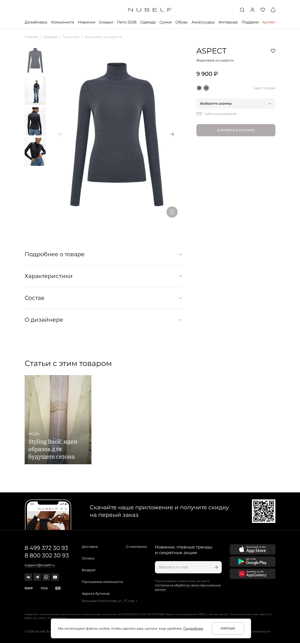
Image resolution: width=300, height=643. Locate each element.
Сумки (165, 22)
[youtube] (55, 577)
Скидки (106, 22)
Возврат (89, 570)
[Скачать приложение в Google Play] (252, 561)
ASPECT (211, 50)
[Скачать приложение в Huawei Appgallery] (252, 574)
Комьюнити (62, 22)
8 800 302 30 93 (47, 555)
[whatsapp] (46, 577)
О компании (136, 546)
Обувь (181, 22)
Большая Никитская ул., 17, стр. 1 (109, 601)
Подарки (250, 22)
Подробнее (193, 628)
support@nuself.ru (40, 565)
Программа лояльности (102, 582)
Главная (31, 37)
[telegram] (37, 577)
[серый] (206, 88)
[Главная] (150, 10)
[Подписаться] (215, 567)
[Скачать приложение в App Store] (252, 549)
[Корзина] (273, 10)
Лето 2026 (127, 22)
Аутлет (268, 22)
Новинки (86, 22)
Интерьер (228, 22)
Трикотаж (70, 37)
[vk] (28, 577)
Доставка (90, 546)
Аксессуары (203, 22)
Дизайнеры (36, 22)
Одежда (148, 22)
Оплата (88, 558)
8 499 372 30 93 (46, 547)
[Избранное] (262, 10)
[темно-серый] (199, 88)
